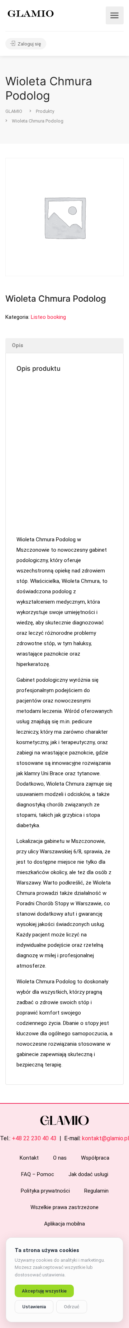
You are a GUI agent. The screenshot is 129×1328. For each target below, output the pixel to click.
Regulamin (96, 1191)
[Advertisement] (64, 455)
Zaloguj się (28, 44)
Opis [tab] (17, 345)
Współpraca (95, 1158)
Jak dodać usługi (88, 1174)
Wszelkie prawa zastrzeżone (64, 1207)
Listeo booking (48, 317)
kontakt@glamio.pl (105, 1138)
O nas (60, 1158)
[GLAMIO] (30, 13)
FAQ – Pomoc (37, 1174)
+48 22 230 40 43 (34, 1138)
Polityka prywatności (45, 1191)
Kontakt (29, 1158)
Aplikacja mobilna (64, 1224)
